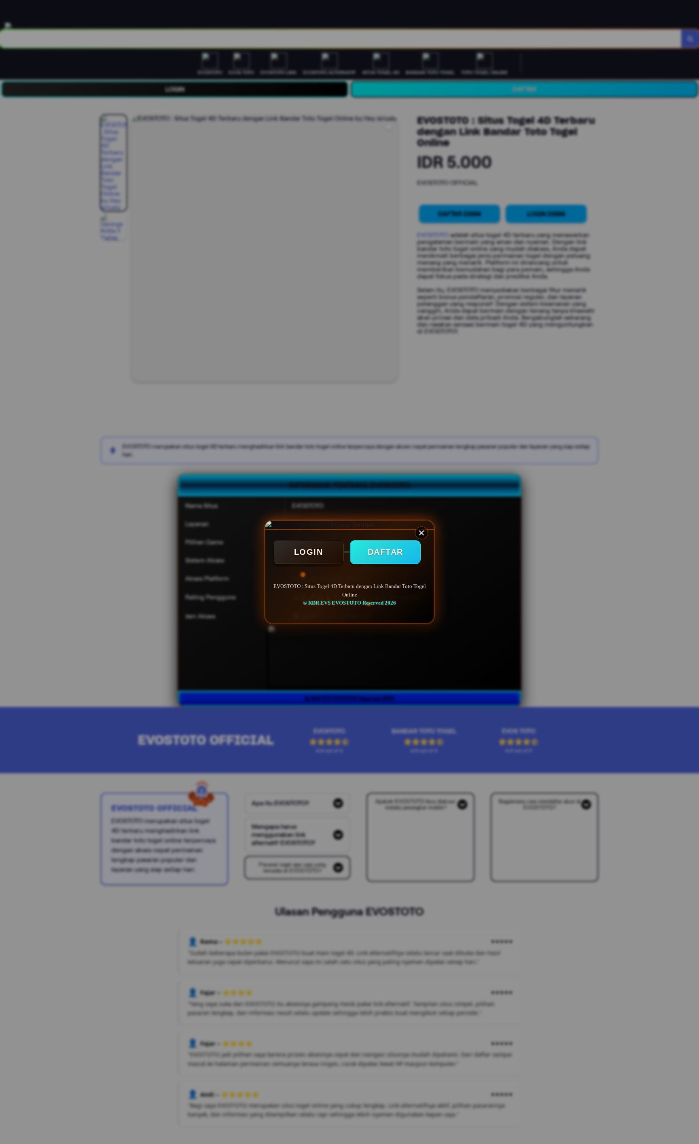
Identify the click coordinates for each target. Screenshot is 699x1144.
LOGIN (308, 552)
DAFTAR (385, 552)
